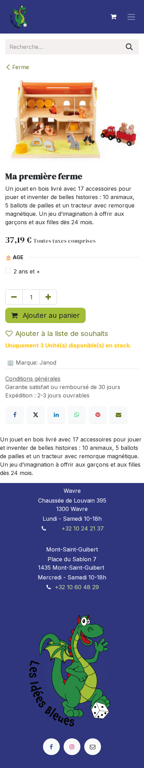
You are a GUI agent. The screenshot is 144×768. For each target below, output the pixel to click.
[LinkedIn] (56, 414)
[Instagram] (72, 746)
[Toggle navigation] (131, 17)
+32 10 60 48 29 (77, 587)
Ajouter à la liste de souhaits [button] (61, 333)
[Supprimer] (14, 297)
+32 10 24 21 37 (83, 528)
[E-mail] (118, 414)
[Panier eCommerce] (113, 16)
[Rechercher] (129, 46)
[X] (35, 414)
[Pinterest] (97, 414)
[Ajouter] (48, 297)
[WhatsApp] (77, 414)
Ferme (20, 67)
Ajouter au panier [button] (50, 315)
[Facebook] (14, 414)
